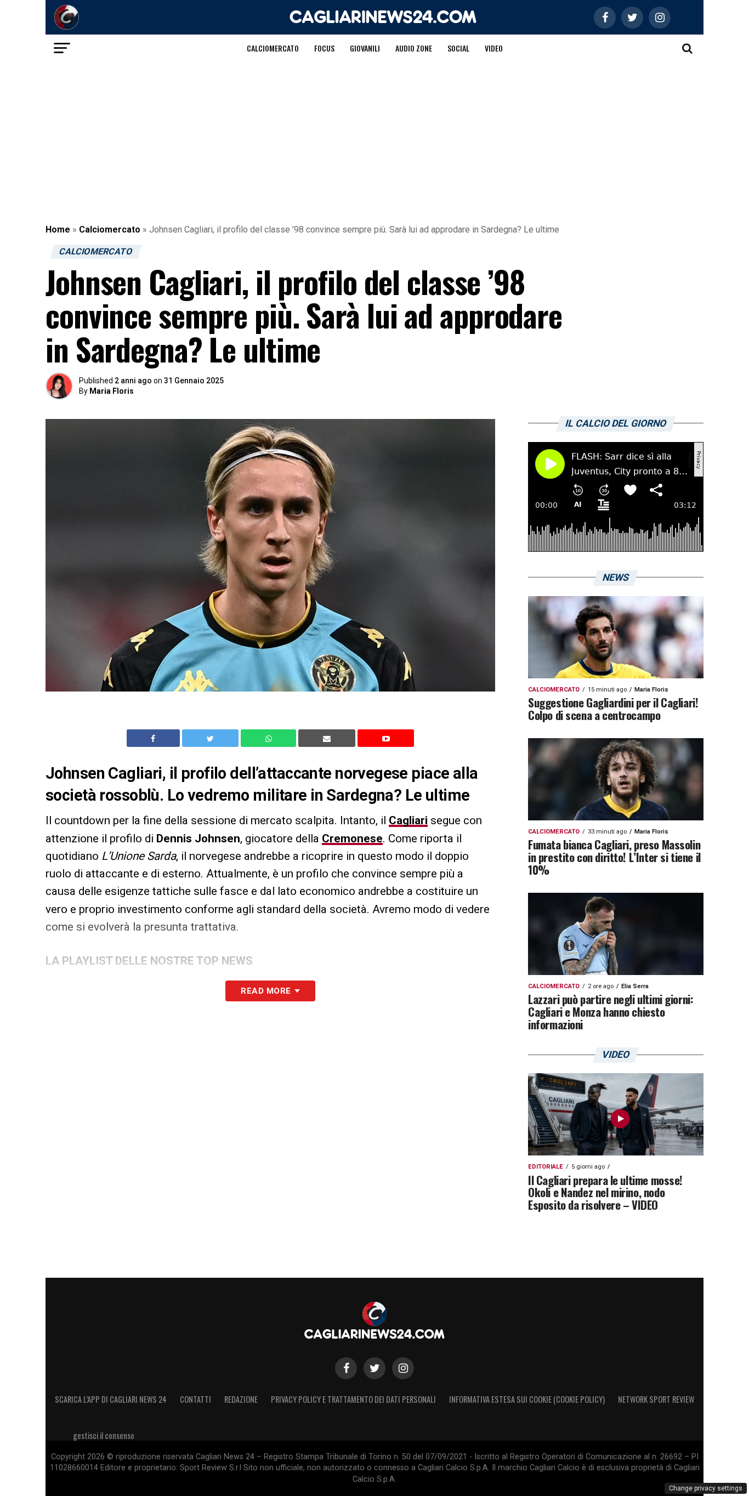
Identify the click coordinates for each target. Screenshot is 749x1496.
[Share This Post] (270, 738)
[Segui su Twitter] (374, 1368)
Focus (324, 48)
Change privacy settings (705, 1488)
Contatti (195, 1399)
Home (58, 229)
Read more (266, 991)
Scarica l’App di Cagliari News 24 (111, 1399)
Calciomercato (273, 48)
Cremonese (352, 838)
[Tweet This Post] (211, 738)
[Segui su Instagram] (403, 1368)
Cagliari (408, 820)
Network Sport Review (656, 1399)
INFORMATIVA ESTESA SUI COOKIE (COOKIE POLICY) (527, 1399)
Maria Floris (111, 391)
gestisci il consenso (103, 1435)
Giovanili (365, 48)
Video (494, 48)
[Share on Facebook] (155, 738)
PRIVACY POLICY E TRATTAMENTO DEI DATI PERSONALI (353, 1399)
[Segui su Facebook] (346, 1368)
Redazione (241, 1399)
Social (458, 48)
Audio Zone (413, 48)
